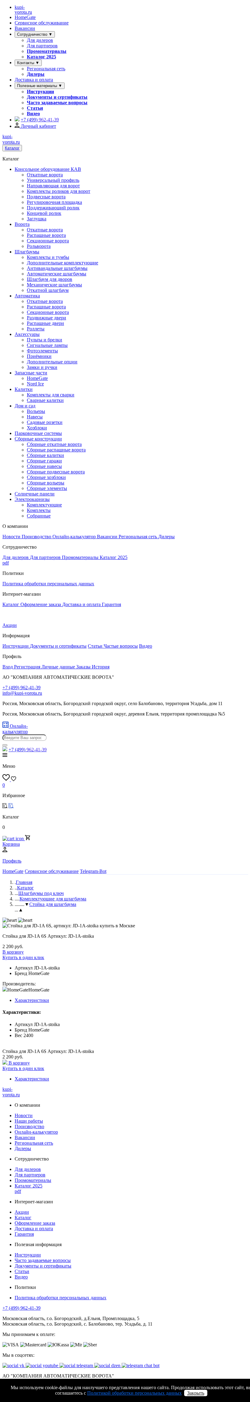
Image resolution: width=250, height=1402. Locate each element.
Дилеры (36, 74)
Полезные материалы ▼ (39, 85)
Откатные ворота (45, 174)
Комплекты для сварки (50, 394)
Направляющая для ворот (53, 185)
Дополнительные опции (52, 361)
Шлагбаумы (27, 251)
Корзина (11, 844)
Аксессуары (27, 334)
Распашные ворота (46, 235)
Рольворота (39, 246)
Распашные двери (45, 323)
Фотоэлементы (42, 350)
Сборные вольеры (45, 482)
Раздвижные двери (46, 317)
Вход (8, 666)
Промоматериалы (46, 51)
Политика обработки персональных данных (48, 583)
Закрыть (195, 1393)
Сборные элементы (47, 488)
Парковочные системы (38, 433)
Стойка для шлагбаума (52, 904)
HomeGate (25, 17)
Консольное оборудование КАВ (48, 169)
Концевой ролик (44, 213)
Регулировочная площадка (54, 202)
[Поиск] (4, 745)
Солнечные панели (35, 493)
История (100, 666)
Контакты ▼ (28, 63)
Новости (12, 536)
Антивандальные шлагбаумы (57, 268)
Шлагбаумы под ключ (41, 893)
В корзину (13, 952)
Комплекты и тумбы (48, 257)
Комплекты (39, 510)
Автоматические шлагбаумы (56, 273)
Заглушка (36, 218)
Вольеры (36, 411)
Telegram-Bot (93, 871)
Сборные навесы (44, 466)
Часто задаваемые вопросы (57, 102)
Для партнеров (42, 45)
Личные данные (58, 666)
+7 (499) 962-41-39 (21, 1308)
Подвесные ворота (46, 196)
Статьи (35, 108)
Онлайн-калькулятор (74, 536)
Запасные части (31, 372)
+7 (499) (40, 119)
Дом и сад (25, 405)
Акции (9, 625)
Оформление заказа (41, 604)
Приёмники (39, 356)
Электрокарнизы (32, 499)
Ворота (22, 224)
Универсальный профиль (53, 180)
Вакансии (25, 28)
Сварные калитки (45, 400)
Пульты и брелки (44, 339)
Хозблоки (37, 427)
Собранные (39, 515)
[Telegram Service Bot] (17, 119)
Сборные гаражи (44, 460)
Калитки (24, 389)
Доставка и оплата (34, 79)
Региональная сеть (46, 68)
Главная (24, 882)
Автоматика (27, 295)
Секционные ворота (48, 240)
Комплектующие (44, 504)
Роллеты (36, 328)
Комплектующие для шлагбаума (53, 898)
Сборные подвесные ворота (56, 471)
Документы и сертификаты (57, 97)
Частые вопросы (121, 646)
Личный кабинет (38, 126)
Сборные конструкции (38, 438)
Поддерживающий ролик (53, 207)
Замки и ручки (42, 367)
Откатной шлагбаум (48, 290)
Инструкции (40, 91)
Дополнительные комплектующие (62, 262)
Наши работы (29, 1121)
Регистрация (27, 666)
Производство (37, 536)
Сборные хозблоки (46, 477)
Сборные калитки (45, 455)
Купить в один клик (23, 957)
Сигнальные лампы (47, 345)
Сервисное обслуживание (42, 22)
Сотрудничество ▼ (34, 34)
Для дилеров (40, 40)
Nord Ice (35, 383)
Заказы (84, 666)
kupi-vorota (23, 10)
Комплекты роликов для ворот (58, 191)
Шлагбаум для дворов (49, 279)
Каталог (12, 148)
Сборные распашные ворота (56, 449)
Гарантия (111, 604)
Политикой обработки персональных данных (134, 1393)
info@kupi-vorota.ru (22, 693)
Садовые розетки (44, 422)
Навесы (35, 416)
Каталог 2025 (41, 56)
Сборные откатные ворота (54, 444)
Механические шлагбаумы (54, 284)
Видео (33, 113)
